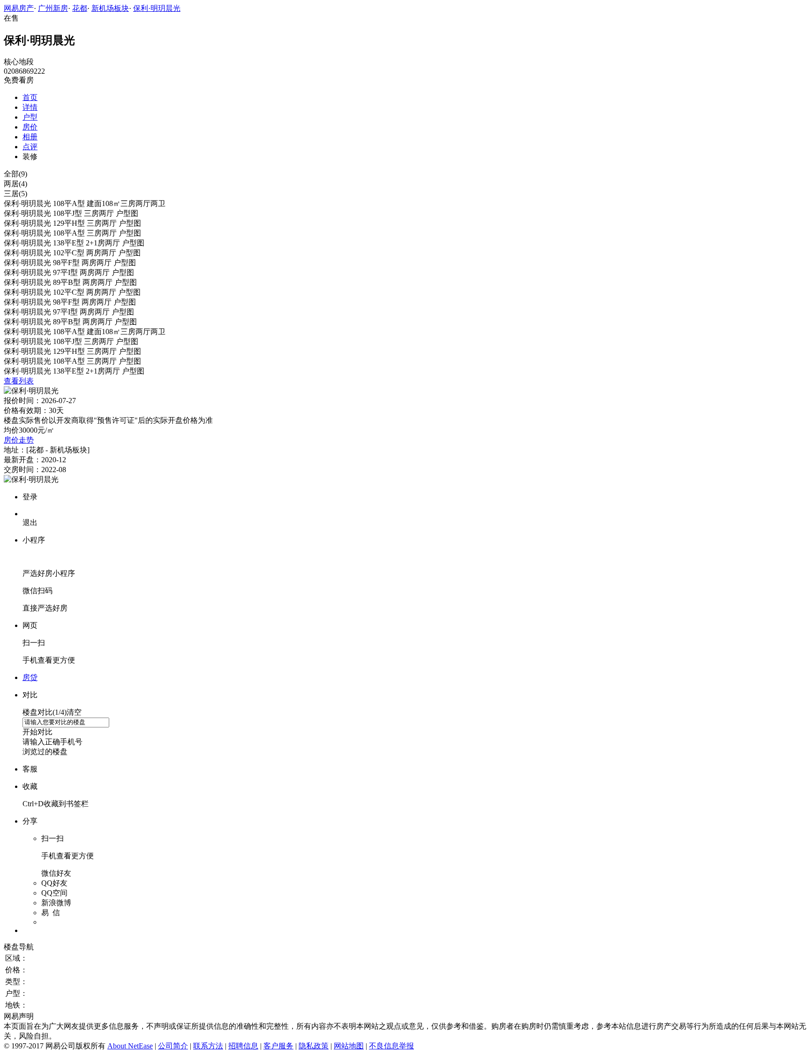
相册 (30, 137)
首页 (30, 97)
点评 (30, 147)
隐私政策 (314, 1046)
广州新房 (53, 8)
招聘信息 (243, 1046)
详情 (30, 107)
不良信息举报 (391, 1046)
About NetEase (130, 1046)
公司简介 (173, 1046)
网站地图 (349, 1046)
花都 (79, 8)
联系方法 (208, 1046)
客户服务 (278, 1046)
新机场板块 (110, 8)
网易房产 (19, 8)
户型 (30, 117)
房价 (30, 127)
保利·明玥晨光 (156, 8)
